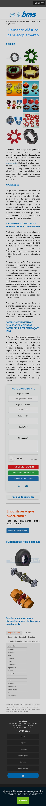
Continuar (23, 801)
